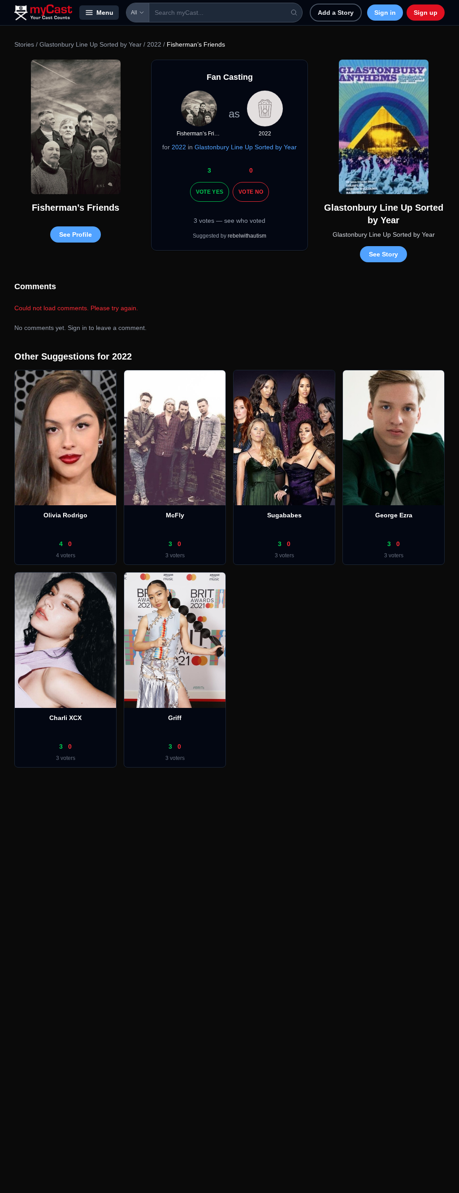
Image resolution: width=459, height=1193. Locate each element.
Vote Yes (209, 192)
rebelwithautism (247, 236)
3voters (175, 555)
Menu (104, 12)
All (134, 12)
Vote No (250, 192)
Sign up (425, 12)
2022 (154, 44)
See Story (383, 254)
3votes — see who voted (229, 220)
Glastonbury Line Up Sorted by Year (90, 44)
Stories (24, 44)
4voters (65, 555)
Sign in (385, 12)
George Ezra (393, 515)
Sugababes (284, 515)
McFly (175, 515)
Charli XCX (65, 717)
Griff (175, 717)
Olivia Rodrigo (65, 515)
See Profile (75, 234)
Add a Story (336, 12)
